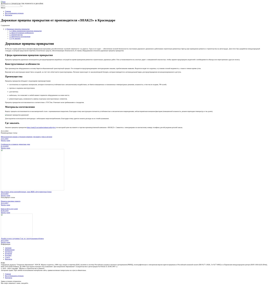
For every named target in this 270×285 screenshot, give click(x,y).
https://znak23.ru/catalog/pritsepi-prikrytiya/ (41, 127)
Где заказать (14, 38)
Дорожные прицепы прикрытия (17, 29)
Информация (9, 250)
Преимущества (16, 35)
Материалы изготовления (19, 36)
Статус (7, 257)
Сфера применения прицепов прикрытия (25, 31)
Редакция (8, 253)
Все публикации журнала (14, 13)
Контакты (8, 15)
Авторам (8, 248)
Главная (8, 11)
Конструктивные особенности (21, 33)
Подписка (8, 251)
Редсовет (8, 255)
